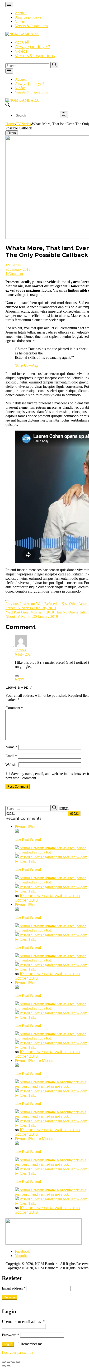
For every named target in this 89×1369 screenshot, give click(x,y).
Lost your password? (17, 1352)
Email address (14, 1288)
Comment (14, 708)
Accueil (21, 13)
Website (11, 765)
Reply (19, 679)
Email (11, 756)
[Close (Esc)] (4, 1362)
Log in (8, 1344)
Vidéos (20, 22)
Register (9, 1297)
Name (11, 747)
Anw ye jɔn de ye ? (29, 17)
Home (10, 124)
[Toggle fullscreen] (13, 1362)
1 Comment (14, 274)
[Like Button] (7, 600)
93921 (64, 808)
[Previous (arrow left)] (4, 1366)
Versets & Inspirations (31, 26)
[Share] (8, 1362)
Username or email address (23, 1322)
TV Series (23, 124)
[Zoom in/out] (18, 1362)
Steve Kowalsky (26, 365)
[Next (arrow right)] (8, 1366)
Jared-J (20, 650)
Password (10, 1335)
